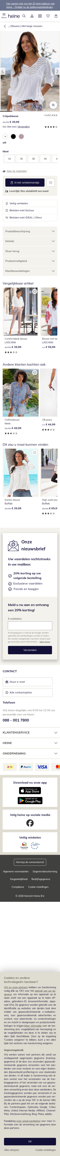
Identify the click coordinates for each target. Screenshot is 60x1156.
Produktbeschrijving (17, 231)
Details (9, 241)
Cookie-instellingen (46, 1150)
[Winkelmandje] (56, 16)
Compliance (18, 886)
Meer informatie (33, 1025)
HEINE (7, 743)
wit (4, 142)
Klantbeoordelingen (17, 271)
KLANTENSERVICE (16, 732)
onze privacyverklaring (28, 1121)
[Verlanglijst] (48, 16)
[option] (5, 136)
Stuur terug (12, 251)
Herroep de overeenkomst (30, 862)
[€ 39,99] (21, 312)
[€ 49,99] (21, 393)
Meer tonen (45, 641)
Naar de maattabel (17, 171)
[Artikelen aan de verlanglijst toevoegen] (50, 182)
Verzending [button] (24, 126)
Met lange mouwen (32, 26)
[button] (4, 16)
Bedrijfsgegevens (41, 879)
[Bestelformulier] (40, 16)
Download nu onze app (30, 782)
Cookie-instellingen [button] (38, 886)
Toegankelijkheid (19, 879)
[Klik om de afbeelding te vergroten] (53, 105)
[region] (30, 1064)
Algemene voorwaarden (16, 871)
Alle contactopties (21, 692)
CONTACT (10, 671)
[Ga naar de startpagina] (14, 16)
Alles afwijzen (11, 1150)
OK (30, 1141)
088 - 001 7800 (16, 720)
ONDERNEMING (14, 753)
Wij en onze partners (16, 987)
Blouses (15, 26)
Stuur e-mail (17, 682)
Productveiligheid (16, 261)
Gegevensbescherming (45, 871)
